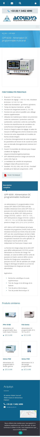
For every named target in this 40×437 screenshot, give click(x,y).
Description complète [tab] (6, 186)
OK (20, 433)
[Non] (37, 428)
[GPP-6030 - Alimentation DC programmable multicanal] (20, 67)
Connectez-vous (36, 3)
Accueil (4, 33)
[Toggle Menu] (37, 27)
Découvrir (8, 335)
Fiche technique (14, 175)
